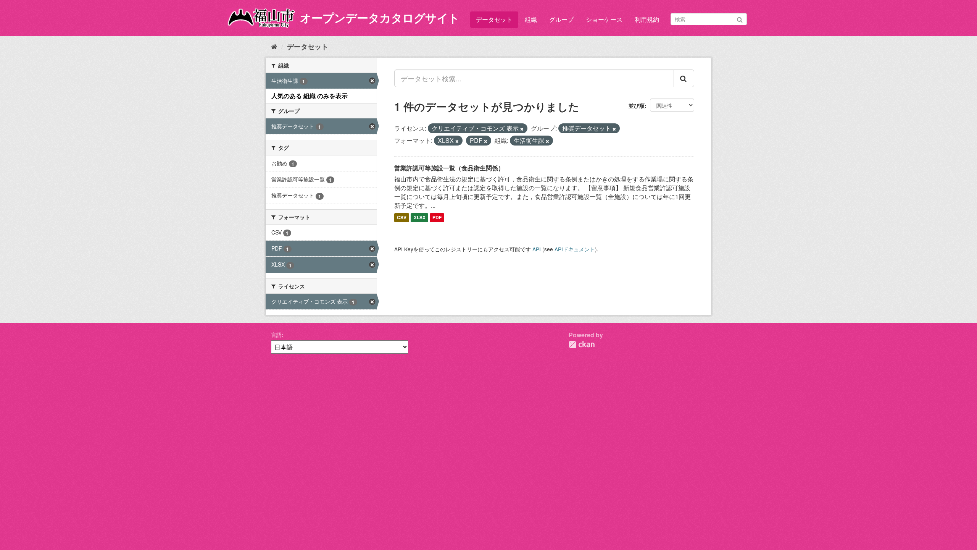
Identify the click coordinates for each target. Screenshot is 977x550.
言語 (276, 334)
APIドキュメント (575, 249)
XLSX (420, 217)
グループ (561, 19)
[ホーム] (274, 46)
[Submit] (740, 18)
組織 (531, 19)
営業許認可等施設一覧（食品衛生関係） (449, 167)
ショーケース (604, 19)
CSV (401, 217)
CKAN (582, 344)
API (536, 249)
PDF (437, 217)
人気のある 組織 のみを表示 (309, 95)
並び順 (637, 105)
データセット (494, 19)
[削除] (522, 129)
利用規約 (647, 19)
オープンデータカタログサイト (379, 17)
